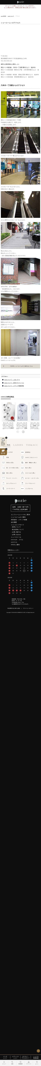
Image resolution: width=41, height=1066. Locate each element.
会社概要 (14, 522)
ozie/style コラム (17, 539)
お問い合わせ (16, 534)
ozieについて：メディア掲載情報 (14, 386)
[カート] (37, 1063)
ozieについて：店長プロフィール (14, 383)
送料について (16, 527)
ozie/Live (14, 542)
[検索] (12, 1063)
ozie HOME (3, 16)
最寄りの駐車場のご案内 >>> (10, 64)
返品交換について (18, 529)
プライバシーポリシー (28, 608)
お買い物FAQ (16, 532)
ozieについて (11, 16)
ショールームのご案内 (18, 517)
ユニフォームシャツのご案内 (20, 514)
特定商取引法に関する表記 (14, 608)
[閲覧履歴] (20, 1063)
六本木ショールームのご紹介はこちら (21, 366)
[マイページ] (29, 1063)
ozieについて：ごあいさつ (12, 379)
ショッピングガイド (17, 525)
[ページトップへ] (38, 1051)
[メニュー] (4, 1063)
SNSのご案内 (15, 544)
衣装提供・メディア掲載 (19, 519)
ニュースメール (16, 537)
